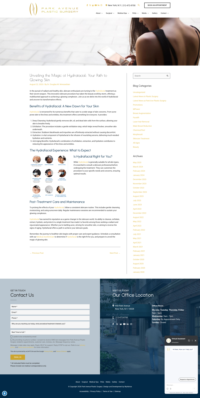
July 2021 (137, 234)
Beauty (136, 147)
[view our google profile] (92, 5)
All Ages (136, 143)
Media (108, 382)
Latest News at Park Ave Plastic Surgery (149, 101)
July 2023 (137, 200)
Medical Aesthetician (45, 237)
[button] (139, 5)
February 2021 (139, 251)
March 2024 (138, 167)
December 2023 (139, 179)
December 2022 (139, 213)
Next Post (115, 253)
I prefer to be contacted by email (24, 337)
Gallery (114, 382)
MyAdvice (128, 387)
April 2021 (137, 243)
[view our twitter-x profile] (90, 5)
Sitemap (117, 391)
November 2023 (139, 184)
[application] (101, 13)
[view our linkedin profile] (98, 5)
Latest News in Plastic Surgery (145, 96)
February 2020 (139, 268)
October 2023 (138, 188)
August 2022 (138, 217)
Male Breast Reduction (142, 126)
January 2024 (138, 175)
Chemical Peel (139, 130)
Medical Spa (94, 382)
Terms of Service (61, 351)
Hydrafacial (100, 91)
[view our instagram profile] (101, 5)
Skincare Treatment (141, 138)
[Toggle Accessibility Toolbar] (4, 393)
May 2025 (137, 162)
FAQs (102, 382)
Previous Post (37, 253)
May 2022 (137, 221)
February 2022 (139, 230)
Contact (121, 382)
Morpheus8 (137, 134)
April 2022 (137, 226)
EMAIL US (17, 357)
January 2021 (138, 255)
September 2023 (140, 192)
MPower (136, 109)
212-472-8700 (129, 5)
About (78, 382)
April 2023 (137, 209)
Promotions (138, 105)
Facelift (136, 117)
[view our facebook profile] (87, 5)
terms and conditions (26, 347)
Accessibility (84, 391)
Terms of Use (107, 391)
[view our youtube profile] (95, 5)
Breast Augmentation (142, 113)
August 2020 (138, 264)
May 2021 (137, 238)
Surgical (85, 382)
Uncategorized (139, 92)
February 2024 (139, 171)
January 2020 (138, 272)
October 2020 (138, 259)
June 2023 (137, 205)
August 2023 (138, 196)
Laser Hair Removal (141, 122)
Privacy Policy (48, 351)
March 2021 (138, 247)
